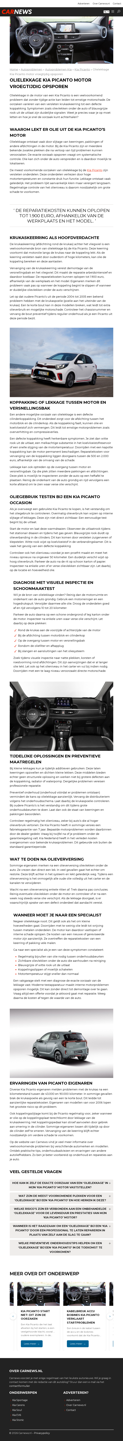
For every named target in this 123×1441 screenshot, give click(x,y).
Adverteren (84, 3)
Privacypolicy (42, 1433)
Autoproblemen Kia (58, 69)
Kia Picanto (82, 69)
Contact (117, 3)
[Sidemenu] (112, 11)
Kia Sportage (20, 1400)
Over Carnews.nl (101, 3)
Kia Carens (18, 1405)
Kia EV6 (16, 1415)
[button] (118, 11)
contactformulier (19, 1386)
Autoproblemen (31, 69)
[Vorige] (13, 1316)
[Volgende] (110, 1316)
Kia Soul (17, 1410)
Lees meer (30, 1343)
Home (14, 69)
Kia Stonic (18, 1420)
